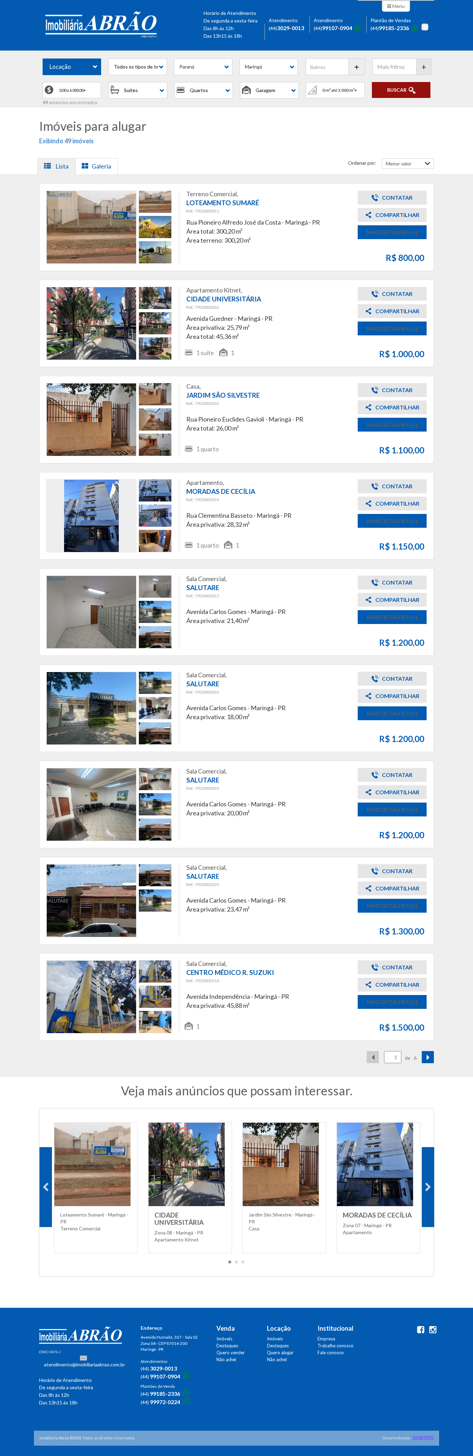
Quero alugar (280, 1352)
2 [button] (236, 1263)
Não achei (226, 1359)
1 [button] (230, 1263)
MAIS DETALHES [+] (392, 232)
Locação (60, 66)
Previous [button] (45, 1187)
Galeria (101, 166)
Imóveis (224, 1338)
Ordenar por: (362, 163)
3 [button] (243, 1263)
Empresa (326, 1338)
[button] (137, 66)
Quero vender (230, 1352)
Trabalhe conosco (336, 1345)
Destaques (227, 1345)
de (407, 1058)
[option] (96, 1187)
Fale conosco (331, 1352)
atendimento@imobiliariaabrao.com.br (84, 1364)
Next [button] (428, 1187)
